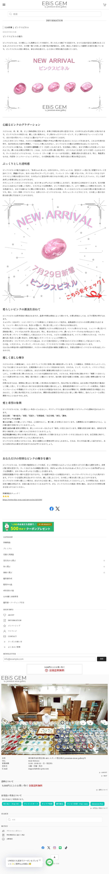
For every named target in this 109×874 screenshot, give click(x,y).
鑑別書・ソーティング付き (13, 603)
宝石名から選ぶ (9, 561)
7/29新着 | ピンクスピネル (16, 27)
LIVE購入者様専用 (10, 597)
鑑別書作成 (7, 579)
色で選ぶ (6, 567)
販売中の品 (7, 585)
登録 (101, 659)
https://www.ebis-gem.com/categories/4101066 (22, 499)
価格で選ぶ (7, 573)
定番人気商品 (8, 555)
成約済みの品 (8, 591)
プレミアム (7, 549)
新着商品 (6, 543)
